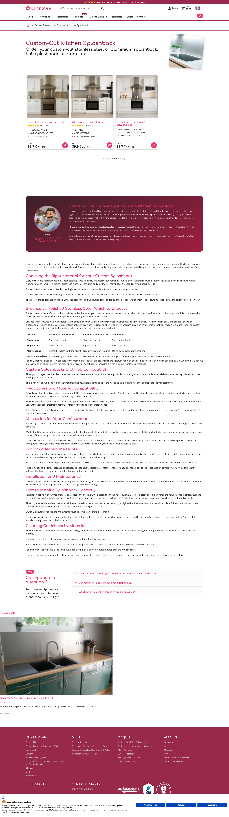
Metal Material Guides (173, 761)
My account (169, 750)
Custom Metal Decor (127, 761)
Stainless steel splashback (46, 122)
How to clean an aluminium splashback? (26, 698)
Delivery (29, 753)
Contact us (169, 742)
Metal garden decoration (129, 757)
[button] (198, 8)
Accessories (31, 775)
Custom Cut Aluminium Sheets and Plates (90, 746)
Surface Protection (126, 753)
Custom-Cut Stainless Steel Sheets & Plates (91, 750)
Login (166, 746)
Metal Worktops (125, 750)
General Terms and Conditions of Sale (42, 746)
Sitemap (29, 768)
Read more (4, 713)
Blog (28, 772)
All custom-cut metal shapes (84, 753)
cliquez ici (34, 812)
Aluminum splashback (87, 122)
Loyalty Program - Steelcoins (176, 757)
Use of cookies (32, 750)
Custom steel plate (80, 742)
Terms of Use (32, 742)
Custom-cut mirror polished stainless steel (136, 746)
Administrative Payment (36, 757)
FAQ (166, 753)
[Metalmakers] (129, 789)
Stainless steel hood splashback (131, 123)
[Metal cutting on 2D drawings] (39, 8)
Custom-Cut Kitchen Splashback (132, 742)
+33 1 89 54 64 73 (82, 789)
